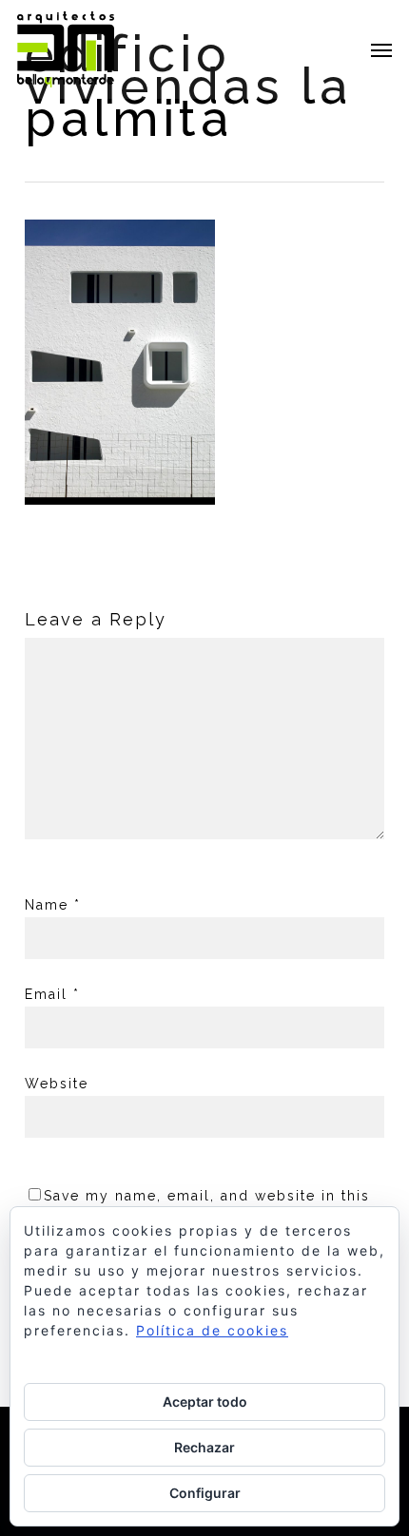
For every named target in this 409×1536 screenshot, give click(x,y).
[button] (381, 49)
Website (56, 1083)
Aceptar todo (205, 1401)
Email (52, 994)
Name (53, 904)
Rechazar (204, 1447)
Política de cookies (212, 1330)
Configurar (205, 1493)
